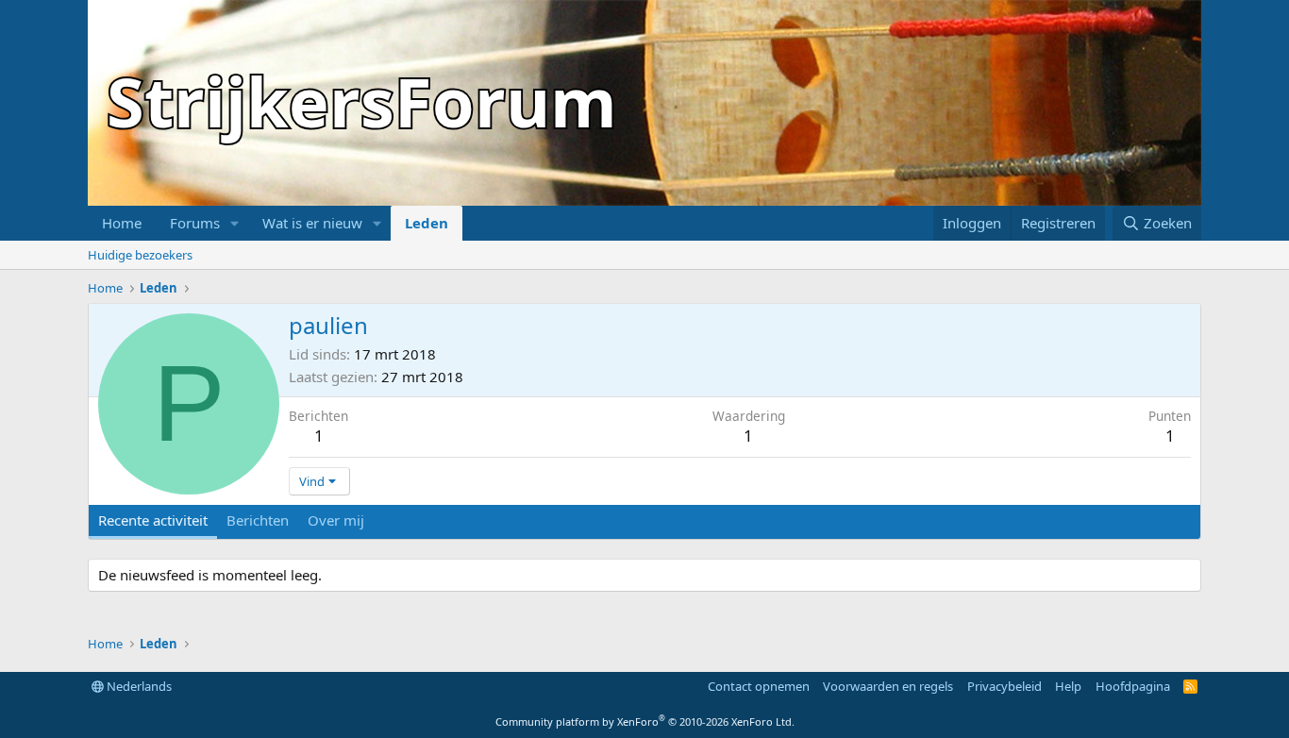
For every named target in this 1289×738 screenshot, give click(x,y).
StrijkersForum (362, 101)
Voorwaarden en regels (888, 686)
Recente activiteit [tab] (153, 520)
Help (1068, 686)
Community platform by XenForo (645, 721)
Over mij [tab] (336, 520)
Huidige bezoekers (140, 254)
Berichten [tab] (257, 520)
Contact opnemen (759, 686)
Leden (426, 222)
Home (122, 222)
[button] (235, 223)
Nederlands (138, 686)
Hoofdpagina (1133, 686)
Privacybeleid (1004, 686)
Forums (195, 222)
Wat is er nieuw (312, 222)
